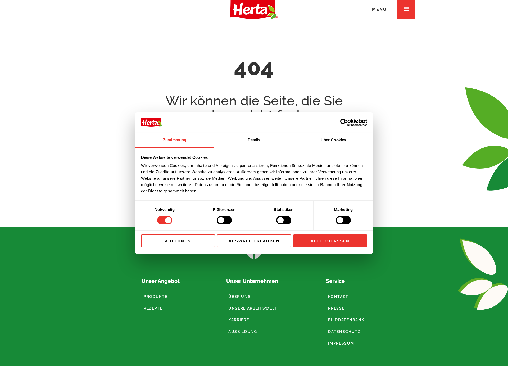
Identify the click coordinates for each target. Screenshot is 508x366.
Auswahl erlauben (254, 241)
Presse (336, 308)
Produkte (155, 297)
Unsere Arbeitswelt (252, 308)
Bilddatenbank (346, 320)
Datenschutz (344, 331)
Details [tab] (254, 140)
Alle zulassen (330, 241)
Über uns (239, 297)
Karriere (238, 320)
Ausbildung (242, 331)
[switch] (224, 220)
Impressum (341, 343)
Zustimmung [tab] (175, 140)
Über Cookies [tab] (333, 140)
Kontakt (338, 297)
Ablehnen (178, 241)
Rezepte (153, 308)
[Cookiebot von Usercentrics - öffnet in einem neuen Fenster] (344, 122)
